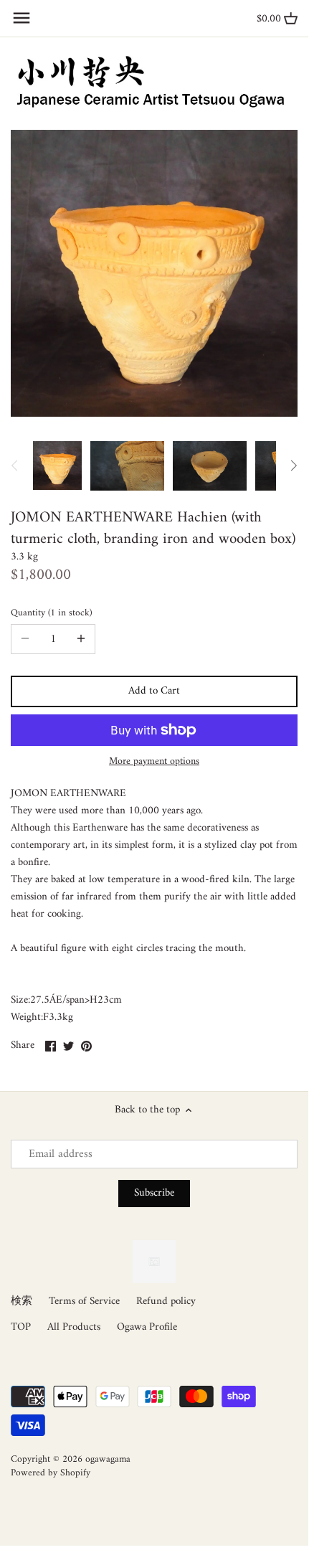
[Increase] (81, 639)
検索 (21, 1301)
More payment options (154, 761)
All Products (73, 1327)
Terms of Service (84, 1301)
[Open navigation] (21, 18)
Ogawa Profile (147, 1327)
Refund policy (166, 1301)
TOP (21, 1327)
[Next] (293, 465)
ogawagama (107, 1459)
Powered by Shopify (50, 1473)
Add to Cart (154, 691)
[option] (57, 465)
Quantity (50, 613)
